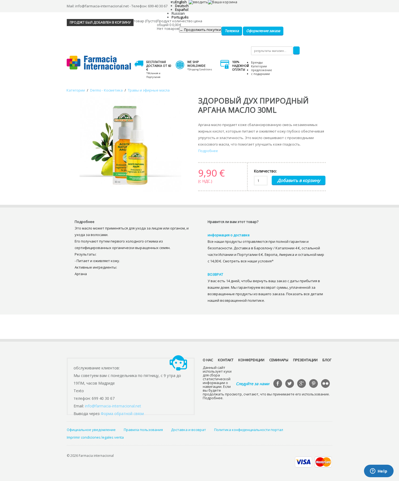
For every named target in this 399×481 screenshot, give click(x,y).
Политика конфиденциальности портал (248, 430)
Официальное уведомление (91, 430)
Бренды (257, 62)
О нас (208, 359)
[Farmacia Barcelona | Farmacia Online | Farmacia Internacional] (98, 63)
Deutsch (182, 5)
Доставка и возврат (188, 430)
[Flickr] (326, 384)
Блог (326, 359)
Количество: (265, 171)
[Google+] (302, 384)
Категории (259, 66)
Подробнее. (213, 397)
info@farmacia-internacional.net (113, 405)
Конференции (251, 359)
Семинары (278, 359)
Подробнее (208, 150)
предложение (261, 70)
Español (181, 9)
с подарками (260, 74)
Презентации (305, 359)
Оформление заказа (263, 30)
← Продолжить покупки (200, 29)
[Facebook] (278, 384)
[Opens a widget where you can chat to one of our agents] (379, 471)
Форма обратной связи (122, 413)
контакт (225, 359)
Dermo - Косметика (106, 90)
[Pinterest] (314, 384)
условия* (266, 261)
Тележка (232, 30)
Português (180, 17)
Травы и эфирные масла (149, 90)
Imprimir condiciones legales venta (95, 437)
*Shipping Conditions (199, 69)
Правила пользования (143, 430)
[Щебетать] (290, 384)
